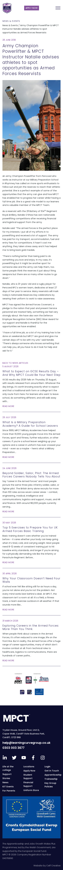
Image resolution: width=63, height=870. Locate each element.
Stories (6, 778)
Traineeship (50, 778)
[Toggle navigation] (58, 7)
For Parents (8, 790)
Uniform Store (31, 790)
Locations (28, 766)
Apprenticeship (52, 774)
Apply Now (29, 770)
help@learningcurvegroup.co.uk (26, 743)
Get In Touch (51, 770)
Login (47, 766)
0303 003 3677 (13, 748)
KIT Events (8, 786)
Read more (8, 406)
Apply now (32, 7)
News (5, 782)
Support (6, 774)
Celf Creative (53, 865)
